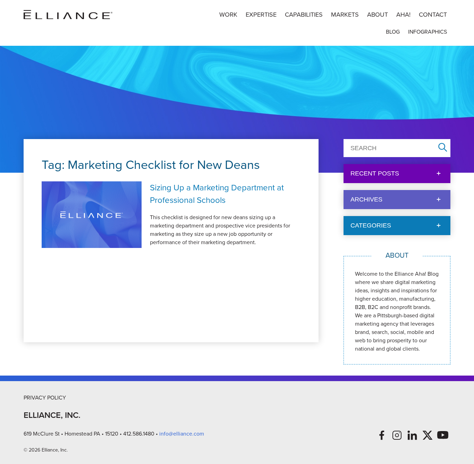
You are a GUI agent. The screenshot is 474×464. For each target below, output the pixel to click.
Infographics (427, 32)
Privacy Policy (45, 398)
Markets (345, 14)
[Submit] (442, 148)
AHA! (403, 14)
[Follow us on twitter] (427, 435)
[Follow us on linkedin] (412, 435)
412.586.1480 (138, 434)
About (377, 14)
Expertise (261, 14)
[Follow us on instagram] (397, 435)
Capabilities (304, 14)
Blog (393, 32)
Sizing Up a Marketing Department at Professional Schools (217, 193)
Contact (433, 14)
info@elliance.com (181, 434)
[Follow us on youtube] (442, 435)
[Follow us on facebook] (381, 435)
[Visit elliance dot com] (68, 14)
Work (228, 14)
